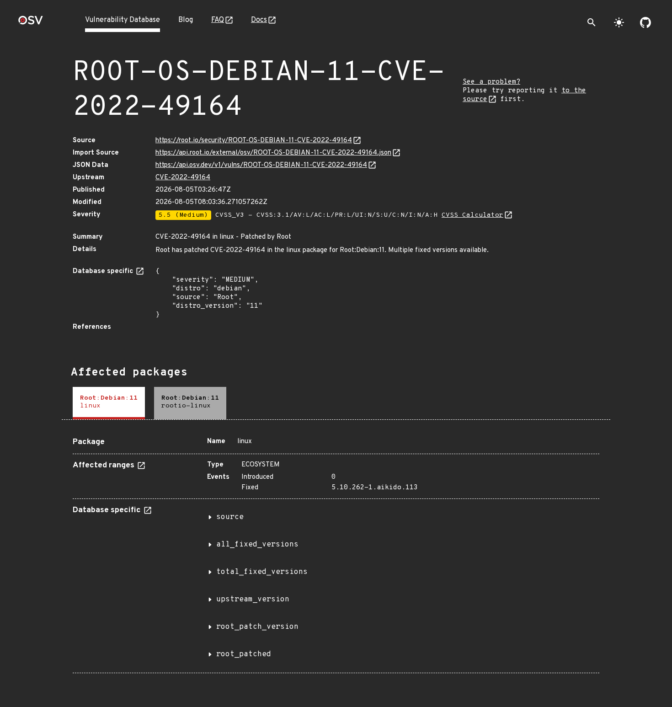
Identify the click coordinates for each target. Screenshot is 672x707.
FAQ (217, 20)
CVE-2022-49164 (182, 177)
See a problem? (491, 82)
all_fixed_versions (257, 544)
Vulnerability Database (122, 20)
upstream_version (252, 599)
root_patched (243, 654)
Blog (185, 20)
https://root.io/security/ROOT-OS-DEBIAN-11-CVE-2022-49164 (253, 140)
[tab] (109, 403)
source (230, 517)
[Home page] (30, 23)
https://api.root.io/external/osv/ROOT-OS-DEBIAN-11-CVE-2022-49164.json (273, 153)
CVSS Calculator (472, 215)
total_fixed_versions (262, 572)
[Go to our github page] (645, 22)
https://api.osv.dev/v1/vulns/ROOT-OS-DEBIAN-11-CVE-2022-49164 (261, 165)
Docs (259, 20)
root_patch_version (257, 627)
